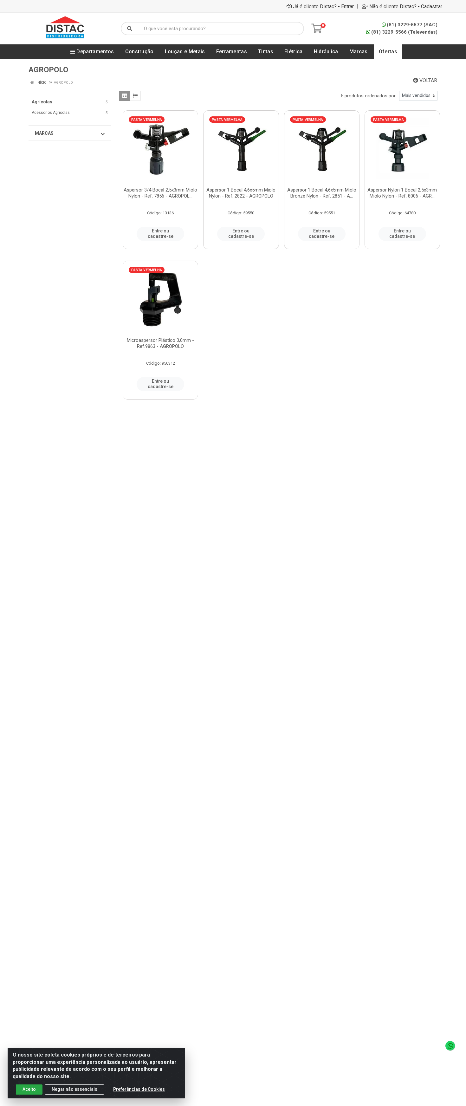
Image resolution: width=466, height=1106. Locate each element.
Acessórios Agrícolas (51, 112)
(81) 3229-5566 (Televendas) (404, 32)
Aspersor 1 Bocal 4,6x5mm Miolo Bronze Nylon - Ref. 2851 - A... (321, 193)
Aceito (29, 1089)
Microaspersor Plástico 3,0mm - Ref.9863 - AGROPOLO (160, 343)
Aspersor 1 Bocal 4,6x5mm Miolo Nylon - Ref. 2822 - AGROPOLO (240, 193)
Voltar (427, 80)
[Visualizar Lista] (135, 96)
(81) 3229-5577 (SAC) (412, 25)
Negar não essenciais (74, 1089)
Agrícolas (42, 101)
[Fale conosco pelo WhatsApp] (450, 1046)
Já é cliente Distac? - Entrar (323, 6)
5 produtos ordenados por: (369, 96)
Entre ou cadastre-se (160, 233)
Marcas (44, 133)
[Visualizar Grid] (124, 96)
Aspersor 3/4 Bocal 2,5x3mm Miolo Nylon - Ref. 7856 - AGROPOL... (160, 193)
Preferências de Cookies (139, 1089)
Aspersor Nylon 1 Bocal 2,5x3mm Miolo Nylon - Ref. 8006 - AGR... (402, 193)
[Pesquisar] (129, 28)
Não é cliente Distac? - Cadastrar (405, 6)
